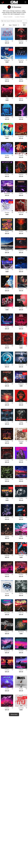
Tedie (7, 498)
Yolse (7, 98)
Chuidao (7, 669)
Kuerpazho (21, 212)
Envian (7, 384)
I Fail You (21, 612)
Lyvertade (21, 707)
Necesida (7, 612)
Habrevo (7, 631)
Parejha (7, 441)
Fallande (7, 555)
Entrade (7, 174)
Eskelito (7, 574)
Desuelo (21, 155)
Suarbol (21, 231)
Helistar (7, 403)
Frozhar (7, 422)
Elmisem (21, 41)
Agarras (21, 98)
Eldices (7, 41)
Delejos (21, 479)
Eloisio (7, 231)
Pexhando (7, 193)
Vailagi (21, 422)
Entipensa (7, 650)
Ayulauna (21, 288)
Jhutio (21, 536)
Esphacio (21, 384)
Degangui (7, 60)
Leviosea (7, 307)
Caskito (21, 498)
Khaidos (21, 574)
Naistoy (7, 327)
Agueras (21, 269)
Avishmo (21, 117)
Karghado (21, 136)
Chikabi (21, 460)
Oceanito (21, 650)
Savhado (21, 365)
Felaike (7, 269)
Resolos (7, 212)
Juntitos (7, 689)
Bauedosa (21, 631)
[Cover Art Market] (13, 2)
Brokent (7, 517)
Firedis (21, 689)
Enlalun (21, 193)
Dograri (21, 517)
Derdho (7, 155)
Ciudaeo (7, 707)
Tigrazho (21, 174)
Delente (21, 403)
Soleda (7, 536)
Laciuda (7, 460)
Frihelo (7, 117)
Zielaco (7, 250)
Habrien (7, 79)
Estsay (7, 346)
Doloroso (7, 365)
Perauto (21, 307)
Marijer (21, 79)
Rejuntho (7, 136)
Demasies (21, 60)
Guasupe (21, 441)
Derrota (21, 593)
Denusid (21, 555)
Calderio (21, 669)
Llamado (21, 327)
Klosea (21, 346)
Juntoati (7, 288)
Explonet (21, 250)
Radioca (7, 479)
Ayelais (7, 593)
